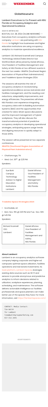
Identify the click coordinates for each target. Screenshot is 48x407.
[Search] (44, 4)
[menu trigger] (5, 4)
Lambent (16, 40)
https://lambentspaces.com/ (32, 298)
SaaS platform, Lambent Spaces (17, 270)
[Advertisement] (24, 367)
